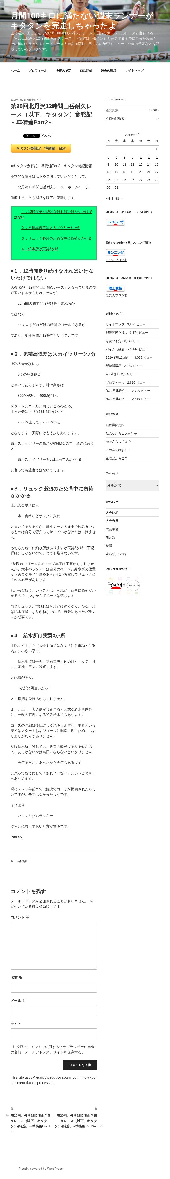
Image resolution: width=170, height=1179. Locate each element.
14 (149, 164)
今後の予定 (63, 70)
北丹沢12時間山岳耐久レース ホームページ (53, 187)
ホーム (15, 70)
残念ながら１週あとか (121, 433)
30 (108, 187)
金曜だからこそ (117, 458)
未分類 (110, 537)
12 (132, 164)
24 (116, 179)
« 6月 (109, 198)
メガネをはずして (118, 450)
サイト (16, 1024)
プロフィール (38, 70)
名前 (16, 977)
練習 (109, 546)
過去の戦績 (108, 70)
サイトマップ (134, 70)
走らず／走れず (117, 554)
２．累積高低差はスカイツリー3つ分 (50, 228)
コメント (20, 917)
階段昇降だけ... (116, 332)
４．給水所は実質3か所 (39, 249)
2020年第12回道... (118, 357)
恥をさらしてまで (118, 441)
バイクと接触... (116, 349)
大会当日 (112, 520)
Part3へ (17, 837)
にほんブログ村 (117, 260)
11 (124, 164)
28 (149, 179)
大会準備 (22, 861)
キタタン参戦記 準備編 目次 (41, 148)
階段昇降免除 (115, 425)
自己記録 (86, 70)
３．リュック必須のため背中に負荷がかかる (56, 238)
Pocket (46, 135)
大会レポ (112, 512)
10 (116, 164)
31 (116, 187)
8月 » (120, 198)
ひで (37, 99)
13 (141, 164)
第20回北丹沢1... (117, 390)
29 (156, 179)
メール (18, 1000)
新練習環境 (113, 366)
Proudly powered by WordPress (40, 1168)
